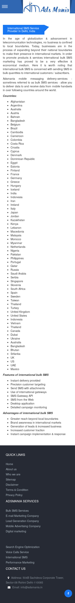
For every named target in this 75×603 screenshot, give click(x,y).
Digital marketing (16, 531)
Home (9, 464)
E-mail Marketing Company (22, 516)
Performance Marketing (20, 562)
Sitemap (11, 479)
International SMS (17, 557)
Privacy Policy (14, 495)
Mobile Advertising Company (23, 526)
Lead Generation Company (22, 521)
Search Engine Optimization (23, 547)
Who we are (13, 474)
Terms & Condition (17, 490)
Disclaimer (12, 484)
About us (11, 469)
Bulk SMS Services (17, 510)
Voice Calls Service (17, 552)
